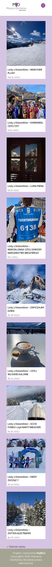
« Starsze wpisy (16, 546)
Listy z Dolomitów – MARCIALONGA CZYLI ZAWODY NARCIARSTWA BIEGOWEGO (24, 249)
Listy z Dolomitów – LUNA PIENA (26, 186)
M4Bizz (41, 553)
